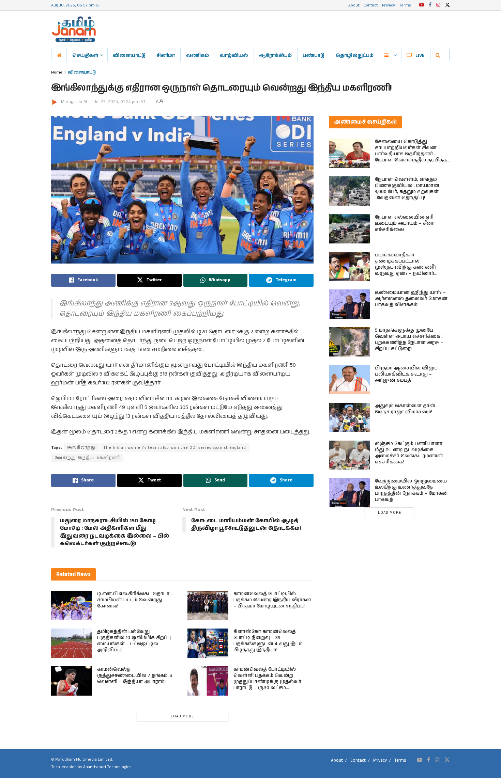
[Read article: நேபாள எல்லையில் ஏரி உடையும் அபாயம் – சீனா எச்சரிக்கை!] (349, 228)
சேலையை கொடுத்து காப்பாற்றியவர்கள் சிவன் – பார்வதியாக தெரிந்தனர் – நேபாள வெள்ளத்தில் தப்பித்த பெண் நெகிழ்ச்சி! (411, 154)
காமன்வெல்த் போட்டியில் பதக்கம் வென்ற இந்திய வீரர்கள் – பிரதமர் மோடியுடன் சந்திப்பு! (272, 599)
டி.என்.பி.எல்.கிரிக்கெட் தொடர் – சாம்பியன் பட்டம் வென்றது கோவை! (135, 599)
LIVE (420, 55)
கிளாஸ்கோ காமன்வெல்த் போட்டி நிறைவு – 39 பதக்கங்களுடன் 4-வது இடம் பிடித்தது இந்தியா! (268, 640)
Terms (405, 5)
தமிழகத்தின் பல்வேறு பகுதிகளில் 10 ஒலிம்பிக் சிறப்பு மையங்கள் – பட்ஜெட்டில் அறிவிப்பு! (134, 640)
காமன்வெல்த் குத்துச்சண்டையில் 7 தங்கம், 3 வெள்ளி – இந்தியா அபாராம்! (134, 675)
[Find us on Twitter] (447, 5)
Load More (182, 716)
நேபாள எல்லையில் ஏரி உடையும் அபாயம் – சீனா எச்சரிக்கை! (405, 223)
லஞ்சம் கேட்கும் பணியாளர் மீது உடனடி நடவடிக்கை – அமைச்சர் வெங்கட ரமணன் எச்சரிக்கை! (409, 452)
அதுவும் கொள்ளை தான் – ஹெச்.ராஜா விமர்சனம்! (407, 408)
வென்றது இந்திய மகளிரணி (87, 458)
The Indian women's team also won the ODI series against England (174, 447)
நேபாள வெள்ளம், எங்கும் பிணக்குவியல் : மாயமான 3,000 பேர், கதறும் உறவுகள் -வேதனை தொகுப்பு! (407, 188)
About (354, 5)
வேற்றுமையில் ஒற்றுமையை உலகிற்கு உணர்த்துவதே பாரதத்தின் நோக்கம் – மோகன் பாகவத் (411, 490)
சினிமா (165, 55)
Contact (371, 5)
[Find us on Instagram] (438, 5)
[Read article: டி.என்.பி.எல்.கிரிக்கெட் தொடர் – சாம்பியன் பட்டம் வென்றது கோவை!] (71, 605)
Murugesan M (74, 102)
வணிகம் (197, 55)
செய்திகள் (85, 55)
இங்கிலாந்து (81, 447)
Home (56, 72)
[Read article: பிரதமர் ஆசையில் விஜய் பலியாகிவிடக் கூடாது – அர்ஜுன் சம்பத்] (349, 379)
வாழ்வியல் (234, 55)
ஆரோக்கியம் (275, 55)
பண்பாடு (313, 55)
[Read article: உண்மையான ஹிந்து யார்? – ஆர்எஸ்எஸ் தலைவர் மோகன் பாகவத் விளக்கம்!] (349, 304)
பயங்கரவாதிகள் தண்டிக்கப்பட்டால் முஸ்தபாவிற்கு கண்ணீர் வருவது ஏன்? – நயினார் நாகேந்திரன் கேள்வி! (405, 267)
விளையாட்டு (129, 55)
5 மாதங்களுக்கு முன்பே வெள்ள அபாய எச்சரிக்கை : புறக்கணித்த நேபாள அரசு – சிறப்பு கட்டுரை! (409, 339)
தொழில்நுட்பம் (355, 55)
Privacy (388, 5)
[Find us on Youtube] (421, 5)
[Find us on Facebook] (430, 5)
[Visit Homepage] (73, 29)
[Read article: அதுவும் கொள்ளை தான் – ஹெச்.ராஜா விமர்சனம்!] (349, 417)
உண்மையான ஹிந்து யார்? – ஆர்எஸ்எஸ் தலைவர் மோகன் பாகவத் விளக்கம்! (411, 298)
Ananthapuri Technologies (107, 767)
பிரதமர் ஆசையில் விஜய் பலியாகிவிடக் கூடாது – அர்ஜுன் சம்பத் (406, 374)
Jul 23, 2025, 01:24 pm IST (120, 102)
